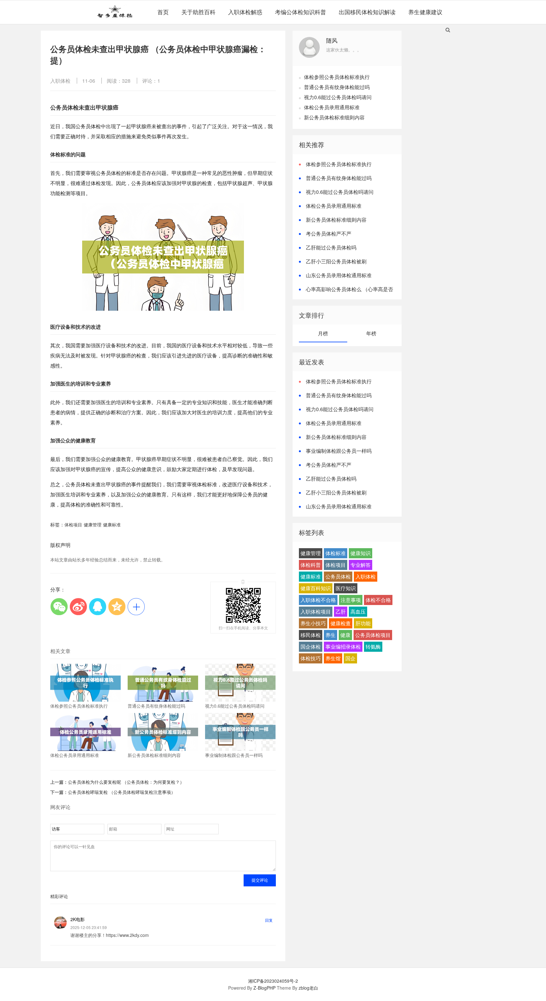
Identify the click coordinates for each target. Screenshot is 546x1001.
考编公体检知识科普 (300, 12)
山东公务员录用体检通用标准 (339, 275)
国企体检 (310, 646)
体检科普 (310, 564)
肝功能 (363, 623)
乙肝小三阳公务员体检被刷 (336, 261)
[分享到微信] (59, 606)
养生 (330, 634)
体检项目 (73, 524)
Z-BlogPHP (264, 988)
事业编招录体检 (343, 646)
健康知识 (360, 553)
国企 (350, 658)
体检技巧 (310, 658)
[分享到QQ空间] (116, 606)
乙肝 (341, 611)
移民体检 (310, 634)
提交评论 (260, 880)
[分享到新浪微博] (78, 606)
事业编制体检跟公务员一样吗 (339, 450)
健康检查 (341, 623)
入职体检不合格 (318, 599)
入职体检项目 (315, 611)
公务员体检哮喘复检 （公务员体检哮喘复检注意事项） (121, 792)
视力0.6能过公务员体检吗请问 (338, 97)
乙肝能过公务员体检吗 (331, 247)
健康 (345, 634)
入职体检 (60, 80)
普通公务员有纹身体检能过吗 (337, 87)
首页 (163, 12)
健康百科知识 (315, 588)
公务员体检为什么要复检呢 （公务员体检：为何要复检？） (126, 782)
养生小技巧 (313, 623)
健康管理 (92, 524)
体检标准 (335, 553)
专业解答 (360, 564)
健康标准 (112, 524)
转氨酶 (373, 646)
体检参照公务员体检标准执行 (337, 77)
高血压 (358, 611)
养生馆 (333, 658)
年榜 (371, 333)
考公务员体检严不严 (328, 233)
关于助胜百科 (198, 12)
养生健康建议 (425, 12)
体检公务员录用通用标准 (332, 107)
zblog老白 (308, 988)
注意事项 (351, 599)
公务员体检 (338, 576)
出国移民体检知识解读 (367, 12)
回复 (269, 920)
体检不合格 (378, 599)
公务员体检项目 (373, 634)
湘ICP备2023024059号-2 (273, 981)
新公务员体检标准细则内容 (334, 117)
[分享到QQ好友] (97, 606)
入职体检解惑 (245, 12)
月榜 (323, 333)
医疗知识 (346, 588)
